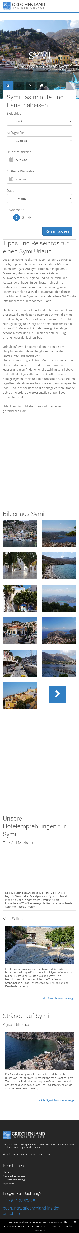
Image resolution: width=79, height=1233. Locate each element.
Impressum (8, 1183)
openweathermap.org (39, 1154)
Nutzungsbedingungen (14, 1175)
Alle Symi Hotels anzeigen (58, 998)
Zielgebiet (14, 113)
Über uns (7, 1172)
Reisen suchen (57, 231)
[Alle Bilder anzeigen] (59, 694)
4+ (29, 217)
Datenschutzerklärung (14, 1179)
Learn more (39, 1229)
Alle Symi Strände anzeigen (58, 1100)
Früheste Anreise (19, 152)
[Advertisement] (39, 463)
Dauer (11, 190)
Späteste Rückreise (20, 171)
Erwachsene (15, 210)
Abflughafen (15, 133)
